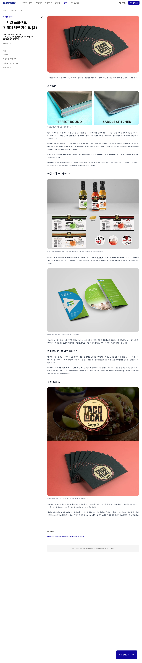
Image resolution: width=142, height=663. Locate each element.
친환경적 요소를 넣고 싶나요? (12, 63)
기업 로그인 (122, 3)
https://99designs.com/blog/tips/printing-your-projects (65, 536)
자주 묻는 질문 (75, 3)
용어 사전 (57, 3)
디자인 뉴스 (14, 10)
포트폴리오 (39, 3)
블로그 (65, 3)
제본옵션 (5, 55)
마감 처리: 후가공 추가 (10, 59)
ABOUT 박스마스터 (26, 3)
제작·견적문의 (134, 3)
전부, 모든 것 (7, 67)
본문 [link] (22, 10)
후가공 (61, 173)
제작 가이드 (48, 3)
